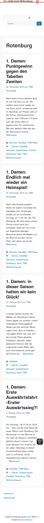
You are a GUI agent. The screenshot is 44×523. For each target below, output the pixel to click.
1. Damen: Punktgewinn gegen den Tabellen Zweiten (19, 71)
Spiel (19, 153)
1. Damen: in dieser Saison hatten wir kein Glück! (21, 289)
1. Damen (13, 146)
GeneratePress (26, 519)
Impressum (9, 493)
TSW (24, 153)
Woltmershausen (13, 157)
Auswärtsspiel (25, 472)
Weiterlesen (11, 134)
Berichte (13, 142)
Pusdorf (32, 150)
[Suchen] (39, 23)
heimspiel (10, 150)
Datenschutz (9, 497)
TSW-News (32, 142)
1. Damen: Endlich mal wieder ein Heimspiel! (18, 179)
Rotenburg (11, 153)
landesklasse (22, 150)
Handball (22, 142)
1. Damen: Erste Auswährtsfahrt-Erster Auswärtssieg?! (22, 397)
